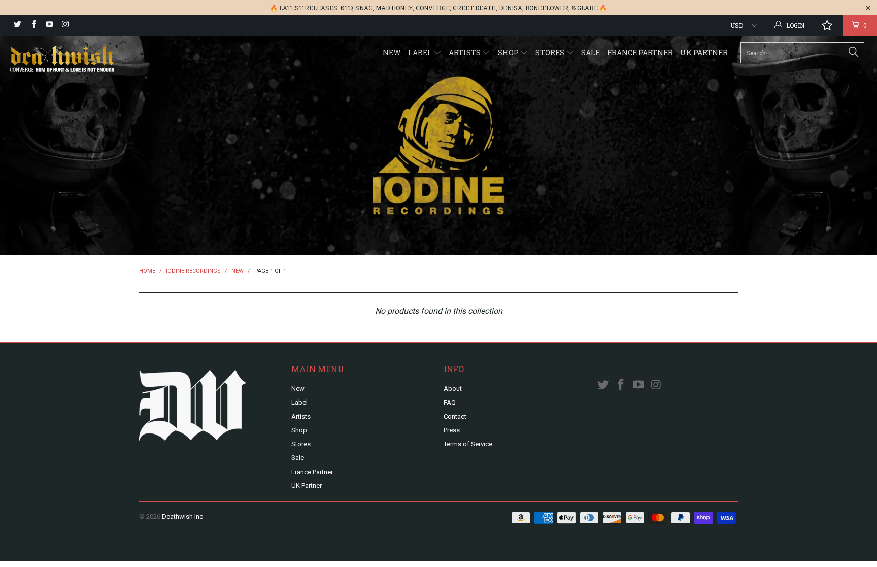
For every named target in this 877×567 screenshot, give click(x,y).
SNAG (364, 8)
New (392, 52)
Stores (550, 52)
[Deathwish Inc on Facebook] (32, 25)
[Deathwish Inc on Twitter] (17, 25)
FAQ (450, 402)
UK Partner (704, 52)
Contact (455, 416)
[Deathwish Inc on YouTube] (49, 25)
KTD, (347, 8)
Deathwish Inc (182, 516)
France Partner (640, 52)
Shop (509, 52)
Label (420, 52)
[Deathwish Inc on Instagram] (64, 25)
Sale (590, 52)
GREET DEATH (474, 8)
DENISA (510, 8)
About (453, 388)
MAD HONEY (394, 8)
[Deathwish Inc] (75, 60)
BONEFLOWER (546, 8)
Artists (465, 52)
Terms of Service (468, 444)
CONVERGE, (433, 8)
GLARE (587, 8)
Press (452, 430)
